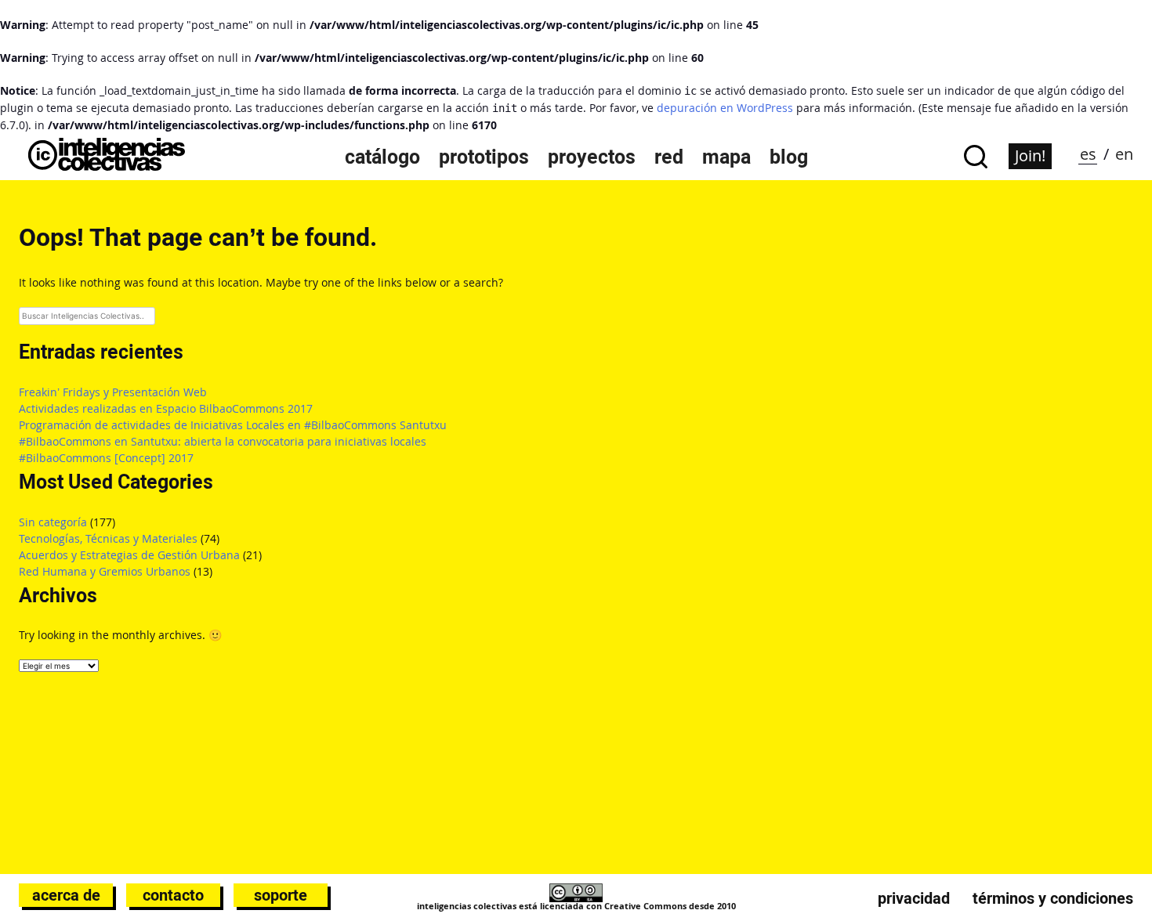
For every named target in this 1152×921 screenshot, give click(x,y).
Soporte (280, 895)
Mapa (726, 156)
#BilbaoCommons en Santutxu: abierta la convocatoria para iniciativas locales (222, 441)
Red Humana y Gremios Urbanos (104, 571)
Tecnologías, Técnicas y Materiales (108, 538)
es (1088, 153)
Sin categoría (53, 522)
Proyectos (592, 156)
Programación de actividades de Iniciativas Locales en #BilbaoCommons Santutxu (233, 424)
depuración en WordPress (725, 107)
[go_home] (106, 166)
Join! (1030, 155)
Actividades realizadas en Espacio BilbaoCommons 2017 (166, 408)
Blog (789, 156)
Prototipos (484, 156)
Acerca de (66, 895)
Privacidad (914, 898)
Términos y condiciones (1053, 898)
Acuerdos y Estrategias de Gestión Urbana (129, 554)
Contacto (173, 895)
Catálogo (382, 156)
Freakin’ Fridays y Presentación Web (113, 392)
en (1124, 153)
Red (668, 156)
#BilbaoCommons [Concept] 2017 (106, 457)
